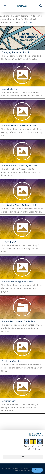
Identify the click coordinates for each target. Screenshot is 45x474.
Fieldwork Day (9, 242)
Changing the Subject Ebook (15, 52)
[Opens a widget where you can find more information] (37, 470)
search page (26, 22)
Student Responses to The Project (18, 321)
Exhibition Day (8, 401)
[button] (5, 6)
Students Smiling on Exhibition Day (19, 125)
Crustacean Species (11, 361)
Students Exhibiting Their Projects (18, 281)
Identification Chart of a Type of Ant (19, 205)
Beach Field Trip (9, 89)
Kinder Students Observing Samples (19, 165)
